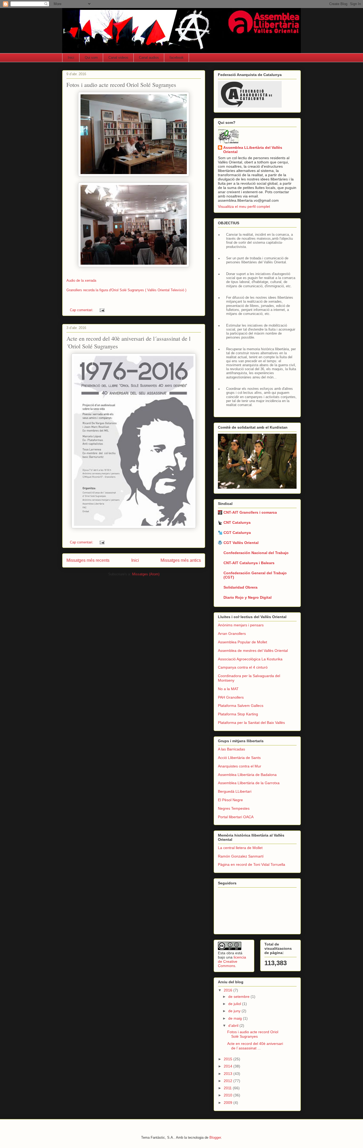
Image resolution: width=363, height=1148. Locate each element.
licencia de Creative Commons (232, 961)
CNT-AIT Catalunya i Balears (249, 563)
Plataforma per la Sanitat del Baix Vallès (251, 722)
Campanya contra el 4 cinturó (243, 667)
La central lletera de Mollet (240, 848)
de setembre (239, 996)
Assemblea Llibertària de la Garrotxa (249, 783)
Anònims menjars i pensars (241, 625)
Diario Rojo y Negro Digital (247, 597)
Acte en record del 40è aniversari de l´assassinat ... (255, 1045)
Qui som (91, 58)
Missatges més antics (181, 560)
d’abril (233, 1025)
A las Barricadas (231, 749)
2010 (228, 1095)
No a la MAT (228, 689)
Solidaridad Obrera (240, 587)
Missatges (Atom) (145, 574)
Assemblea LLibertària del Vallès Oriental (252, 149)
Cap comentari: (82, 310)
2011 (228, 1088)
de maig (235, 1018)
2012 (228, 1081)
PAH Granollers (231, 697)
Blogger (215, 1137)
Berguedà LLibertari (234, 791)
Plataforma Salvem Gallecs (240, 705)
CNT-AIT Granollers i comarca (250, 512)
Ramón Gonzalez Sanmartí (241, 856)
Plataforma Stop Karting (238, 714)
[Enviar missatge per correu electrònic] (101, 310)
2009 (228, 1102)
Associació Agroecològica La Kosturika (250, 659)
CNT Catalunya (237, 522)
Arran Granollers (232, 633)
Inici (71, 58)
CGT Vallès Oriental (241, 543)
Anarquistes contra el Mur (239, 766)
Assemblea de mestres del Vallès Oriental (253, 650)
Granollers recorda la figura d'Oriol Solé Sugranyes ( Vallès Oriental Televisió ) (126, 290)
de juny (235, 1011)
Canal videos (118, 58)
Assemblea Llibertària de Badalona (247, 775)
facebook (177, 58)
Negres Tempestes (234, 808)
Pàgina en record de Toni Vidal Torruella (251, 864)
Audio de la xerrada (81, 280)
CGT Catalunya (237, 532)
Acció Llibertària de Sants (239, 758)
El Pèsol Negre (230, 800)
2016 (228, 990)
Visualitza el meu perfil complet (244, 206)
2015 (228, 1059)
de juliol (235, 1004)
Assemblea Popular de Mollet (242, 642)
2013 (228, 1073)
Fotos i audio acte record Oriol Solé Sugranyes (121, 84)
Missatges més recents (87, 560)
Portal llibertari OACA (236, 817)
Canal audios (149, 58)
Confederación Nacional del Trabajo (256, 553)
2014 (228, 1066)
